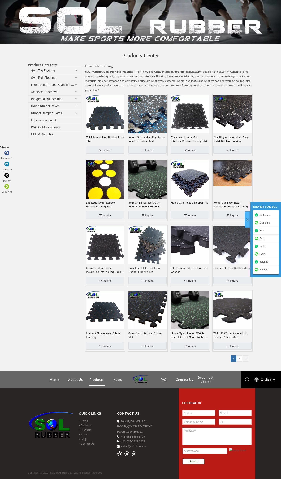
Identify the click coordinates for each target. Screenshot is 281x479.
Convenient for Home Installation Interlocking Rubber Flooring (104, 270)
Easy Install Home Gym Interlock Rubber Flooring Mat (189, 139)
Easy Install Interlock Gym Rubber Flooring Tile (144, 269)
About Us (75, 379)
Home (54, 379)
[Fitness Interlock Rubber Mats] (232, 244)
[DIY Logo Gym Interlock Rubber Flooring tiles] (105, 179)
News (117, 379)
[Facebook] (119, 453)
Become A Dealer (205, 379)
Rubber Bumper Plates (46, 113)
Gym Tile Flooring (43, 70)
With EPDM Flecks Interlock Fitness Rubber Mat (230, 335)
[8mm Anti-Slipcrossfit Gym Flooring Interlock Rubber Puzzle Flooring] (147, 187)
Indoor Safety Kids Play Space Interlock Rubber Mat (146, 139)
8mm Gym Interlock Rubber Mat (145, 335)
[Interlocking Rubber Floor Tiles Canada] (190, 244)
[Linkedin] (126, 453)
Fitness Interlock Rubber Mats (231, 267)
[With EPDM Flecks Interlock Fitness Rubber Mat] (232, 310)
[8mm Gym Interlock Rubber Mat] (147, 310)
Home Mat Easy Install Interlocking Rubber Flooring (230, 204)
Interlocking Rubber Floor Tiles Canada (189, 269)
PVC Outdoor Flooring (46, 127)
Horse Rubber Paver (45, 106)
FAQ (163, 379)
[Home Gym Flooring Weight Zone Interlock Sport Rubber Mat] (190, 317)
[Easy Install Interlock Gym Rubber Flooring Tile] (147, 244)
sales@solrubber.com (134, 446)
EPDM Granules (42, 134)
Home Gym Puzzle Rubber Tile (189, 202)
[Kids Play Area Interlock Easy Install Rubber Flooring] (232, 114)
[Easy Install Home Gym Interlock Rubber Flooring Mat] (190, 114)
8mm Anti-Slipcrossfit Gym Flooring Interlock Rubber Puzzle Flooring (144, 204)
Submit (193, 461)
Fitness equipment (43, 120)
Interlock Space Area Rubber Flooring (103, 335)
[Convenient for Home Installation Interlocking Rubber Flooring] (105, 244)
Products (96, 379)
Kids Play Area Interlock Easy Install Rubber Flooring (231, 139)
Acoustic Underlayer (44, 91)
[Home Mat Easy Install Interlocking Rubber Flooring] (232, 172)
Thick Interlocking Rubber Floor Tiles (105, 139)
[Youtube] (133, 453)
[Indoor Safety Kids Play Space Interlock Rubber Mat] (147, 114)
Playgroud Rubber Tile (46, 99)
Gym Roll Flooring (43, 77)
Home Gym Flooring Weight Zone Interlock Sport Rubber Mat (188, 335)
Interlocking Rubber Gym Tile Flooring (56, 84)
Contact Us (184, 379)
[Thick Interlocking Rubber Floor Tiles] (105, 114)
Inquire (107, 149)
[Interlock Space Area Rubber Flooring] (105, 310)
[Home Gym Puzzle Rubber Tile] (190, 179)
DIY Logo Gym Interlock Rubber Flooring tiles (100, 204)
